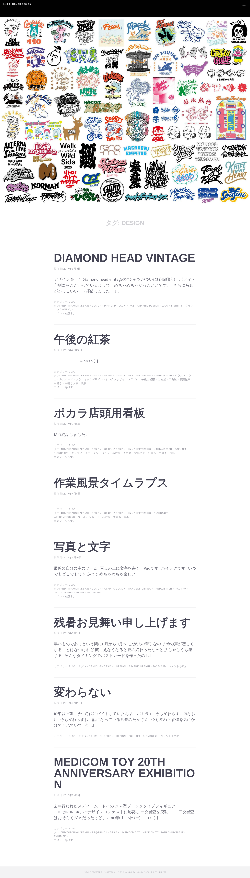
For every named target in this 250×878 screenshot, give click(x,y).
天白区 (173, 379)
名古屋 (162, 379)
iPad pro (180, 588)
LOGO (165, 305)
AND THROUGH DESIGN (17, 4)
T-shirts (177, 305)
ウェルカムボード (89, 517)
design (96, 305)
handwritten (163, 375)
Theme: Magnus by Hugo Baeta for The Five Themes (142, 872)
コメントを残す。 (65, 313)
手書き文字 (72, 383)
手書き (58, 383)
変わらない (82, 692)
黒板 (84, 383)
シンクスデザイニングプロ (122, 379)
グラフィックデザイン (89, 379)
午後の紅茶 (82, 339)
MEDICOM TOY (131, 832)
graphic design (148, 305)
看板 (172, 453)
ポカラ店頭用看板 (99, 413)
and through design (75, 305)
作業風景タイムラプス (111, 482)
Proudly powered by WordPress (99, 872)
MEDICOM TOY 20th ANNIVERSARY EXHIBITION (124, 773)
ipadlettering (63, 592)
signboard (61, 453)
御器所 (152, 453)
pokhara (180, 449)
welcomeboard (64, 517)
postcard (159, 666)
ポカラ (105, 453)
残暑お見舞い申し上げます (122, 622)
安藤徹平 (185, 379)
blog (72, 301)
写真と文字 (82, 546)
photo (80, 592)
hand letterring (139, 375)
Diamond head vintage (124, 258)
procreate (94, 592)
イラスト (180, 375)
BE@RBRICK (99, 832)
